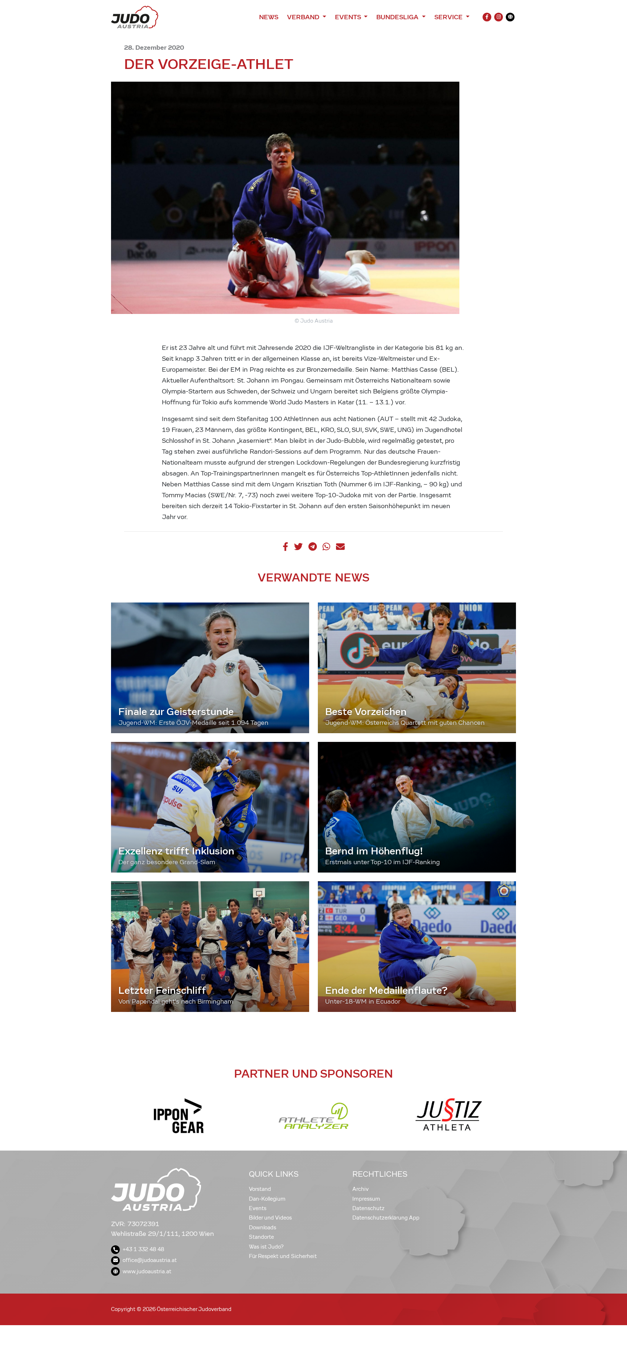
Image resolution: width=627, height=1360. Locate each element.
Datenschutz (368, 1208)
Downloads (262, 1227)
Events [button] (348, 17)
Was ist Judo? (266, 1246)
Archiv (360, 1189)
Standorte (261, 1237)
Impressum (366, 1199)
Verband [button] (304, 17)
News (268, 17)
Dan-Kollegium (267, 1199)
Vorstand (260, 1189)
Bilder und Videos (270, 1217)
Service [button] (449, 17)
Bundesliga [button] (398, 17)
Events (257, 1208)
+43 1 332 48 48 (143, 1249)
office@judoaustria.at (150, 1260)
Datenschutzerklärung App (385, 1217)
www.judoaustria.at (147, 1271)
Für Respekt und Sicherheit (283, 1256)
